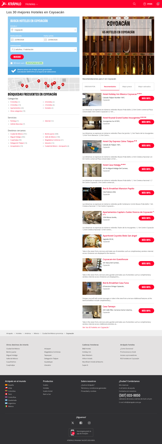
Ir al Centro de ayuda (127, 388)
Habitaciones (15, 45)
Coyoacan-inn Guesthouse (115, 259)
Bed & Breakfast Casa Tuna (116, 283)
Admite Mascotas (16, 124)
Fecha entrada (16, 36)
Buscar (17, 56)
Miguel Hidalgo (15, 137)
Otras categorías (16, 111)
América (28, 333)
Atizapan (47, 348)
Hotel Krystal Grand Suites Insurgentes (121, 118)
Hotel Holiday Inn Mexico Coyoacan (120, 94)
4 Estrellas (48, 102)
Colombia (11, 391)
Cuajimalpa (14, 140)
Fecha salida (48, 36)
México (36, 333)
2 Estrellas (48, 105)
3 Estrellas (14, 105)
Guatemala (12, 400)
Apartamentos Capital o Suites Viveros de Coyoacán (128, 212)
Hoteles (19, 333)
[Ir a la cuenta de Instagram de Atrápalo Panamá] (89, 423)
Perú (10, 394)
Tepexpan (48, 355)
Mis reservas (123, 385)
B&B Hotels (86, 348)
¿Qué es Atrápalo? (88, 385)
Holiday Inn (86, 352)
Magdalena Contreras (52, 140)
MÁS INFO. (146, 98)
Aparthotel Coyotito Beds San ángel (120, 236)
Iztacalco (48, 143)
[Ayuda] (147, 3)
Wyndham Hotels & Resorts (92, 362)
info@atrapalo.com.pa (132, 402)
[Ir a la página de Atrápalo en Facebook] (81, 423)
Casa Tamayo (109, 306)
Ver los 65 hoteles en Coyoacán (96, 327)
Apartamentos (15, 108)
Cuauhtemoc (11, 362)
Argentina (12, 403)
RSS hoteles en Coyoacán (129, 358)
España (11, 385)
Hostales (48, 108)
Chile (10, 388)
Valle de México (50, 137)
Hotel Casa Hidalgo (112, 165)
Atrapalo (9, 333)
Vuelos (45, 385)
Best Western (87, 355)
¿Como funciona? (126, 348)
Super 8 (85, 365)
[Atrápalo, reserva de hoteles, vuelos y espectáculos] (11, 4)
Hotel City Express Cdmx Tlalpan (118, 141)
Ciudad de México (16, 134)
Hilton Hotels (87, 358)
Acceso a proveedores (128, 355)
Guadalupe (48, 362)
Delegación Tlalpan (17, 143)
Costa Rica (12, 397)
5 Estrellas (14, 102)
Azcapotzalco (15, 146)
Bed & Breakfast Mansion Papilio (118, 188)
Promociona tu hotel (128, 352)
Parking (13, 121)
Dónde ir (13, 26)
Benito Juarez (49, 134)
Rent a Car (47, 394)
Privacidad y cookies (88, 391)
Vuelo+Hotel (47, 391)
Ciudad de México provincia (52, 333)
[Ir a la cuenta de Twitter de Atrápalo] (72, 423)
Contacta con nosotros (127, 391)
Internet (47, 121)
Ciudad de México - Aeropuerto (56, 146)
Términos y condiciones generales (93, 388)
